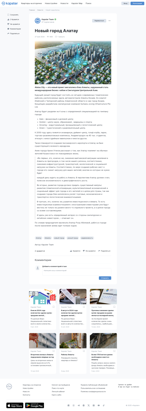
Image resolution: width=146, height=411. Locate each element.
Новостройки (51, 3)
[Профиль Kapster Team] (37, 21)
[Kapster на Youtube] (98, 405)
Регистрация (137, 3)
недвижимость (87, 238)
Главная (32, 10)
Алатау (38, 238)
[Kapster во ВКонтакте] (83, 405)
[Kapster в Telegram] (78, 405)
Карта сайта (56, 395)
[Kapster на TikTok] (104, 405)
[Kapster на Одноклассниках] (93, 405)
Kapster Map (77, 3)
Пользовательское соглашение (93, 388)
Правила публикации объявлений (94, 385)
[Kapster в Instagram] (73, 405)
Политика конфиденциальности (93, 391)
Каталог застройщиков (61, 385)
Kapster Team (48, 19)
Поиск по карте (58, 388)
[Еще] (109, 20)
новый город (59, 238)
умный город (73, 238)
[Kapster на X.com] (88, 405)
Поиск (88, 3)
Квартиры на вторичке (31, 3)
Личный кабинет (58, 391)
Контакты (26, 395)
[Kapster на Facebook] (68, 405)
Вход (125, 3)
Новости (64, 3)
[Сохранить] (54, 307)
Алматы (48, 238)
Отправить (105, 278)
